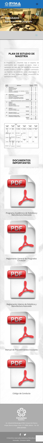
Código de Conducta (21, 393)
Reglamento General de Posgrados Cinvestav (21, 259)
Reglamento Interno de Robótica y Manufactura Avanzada (21, 305)
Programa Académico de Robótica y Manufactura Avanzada (21, 214)
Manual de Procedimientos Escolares (21, 349)
